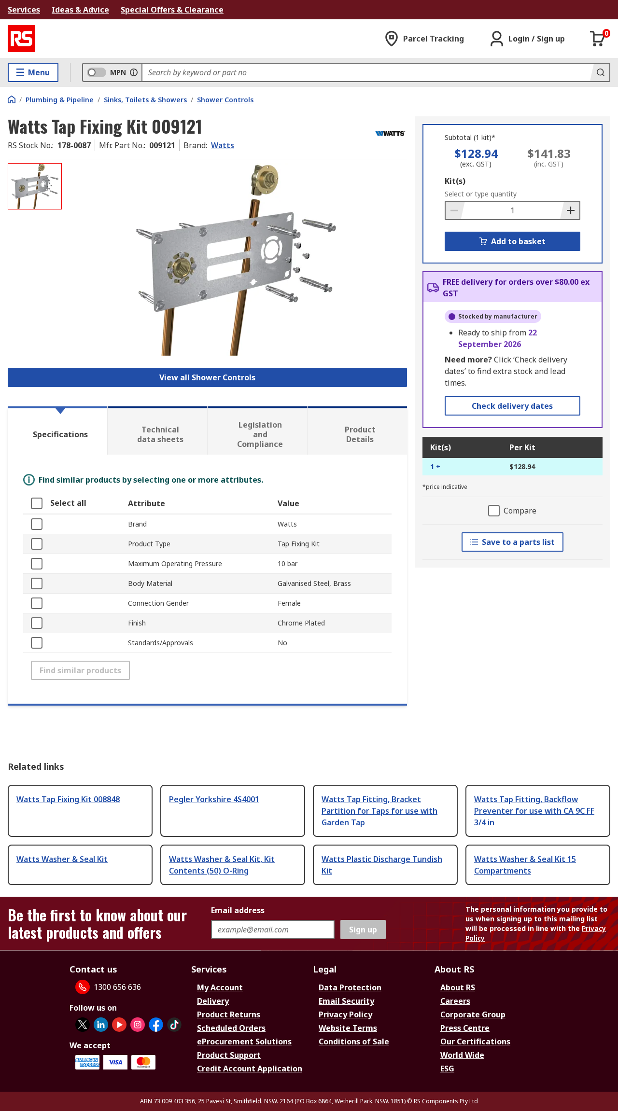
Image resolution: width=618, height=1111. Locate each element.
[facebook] (156, 1024)
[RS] (21, 38)
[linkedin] (101, 1024)
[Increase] (569, 210)
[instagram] (137, 1024)
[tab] (57, 430)
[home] (11, 99)
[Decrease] (455, 210)
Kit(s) (455, 181)
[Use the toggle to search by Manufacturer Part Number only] (134, 72)
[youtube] (119, 1024)
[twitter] (82, 1024)
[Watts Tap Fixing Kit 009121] (235, 259)
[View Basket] (597, 38)
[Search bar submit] (599, 72)
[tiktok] (174, 1024)
